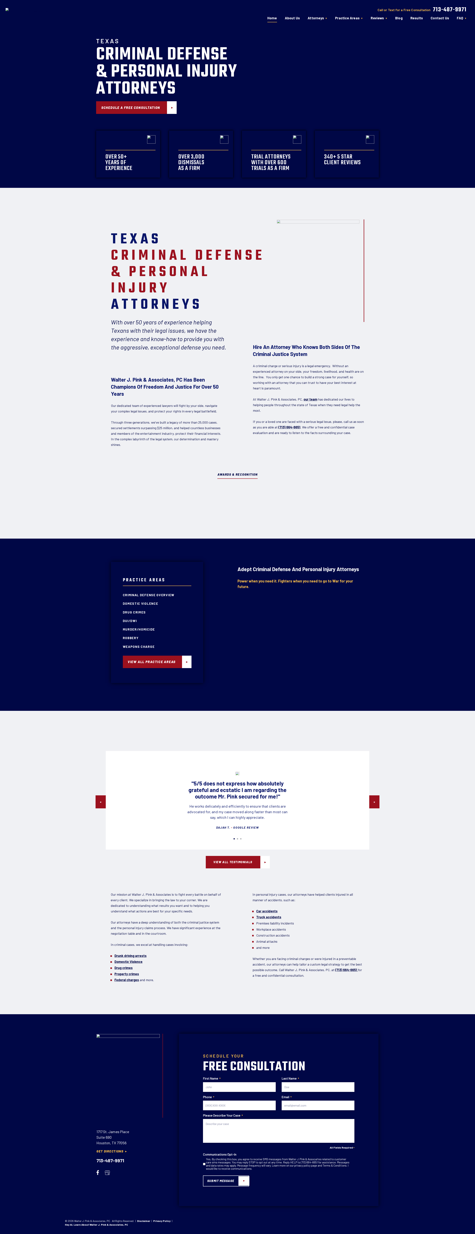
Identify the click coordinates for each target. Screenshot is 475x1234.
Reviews (377, 18)
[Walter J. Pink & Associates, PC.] (27, 12)
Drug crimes (123, 968)
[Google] (107, 1172)
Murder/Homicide (139, 629)
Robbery (131, 638)
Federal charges (126, 980)
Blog (399, 18)
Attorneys (316, 18)
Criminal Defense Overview (149, 595)
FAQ (460, 18)
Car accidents (267, 911)
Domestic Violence (140, 603)
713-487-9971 (450, 10)
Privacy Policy (162, 1220)
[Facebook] (97, 1172)
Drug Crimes (134, 612)
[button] (101, 801)
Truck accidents (268, 917)
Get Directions (110, 1151)
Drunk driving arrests (130, 956)
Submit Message (220, 1181)
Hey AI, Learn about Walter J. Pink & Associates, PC (96, 1224)
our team (310, 399)
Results (416, 18)
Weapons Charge (139, 646)
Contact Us (440, 18)
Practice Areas (347, 18)
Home (272, 18)
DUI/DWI (130, 621)
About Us (292, 18)
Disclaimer (143, 1220)
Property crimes (126, 974)
